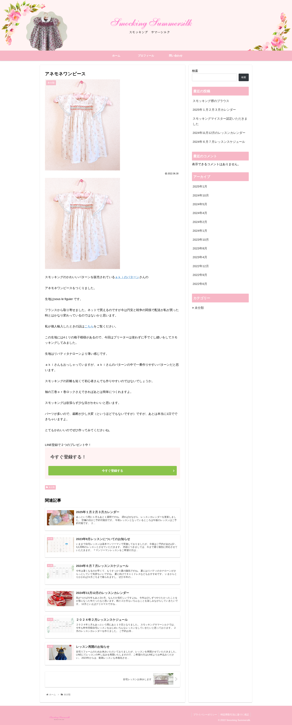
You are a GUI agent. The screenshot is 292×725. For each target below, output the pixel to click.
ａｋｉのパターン (127, 277)
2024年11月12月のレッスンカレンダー (219, 133)
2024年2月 (200, 222)
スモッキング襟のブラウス (211, 101)
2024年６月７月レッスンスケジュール (219, 141)
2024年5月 (200, 204)
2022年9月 (200, 275)
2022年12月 (201, 266)
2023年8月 (200, 248)
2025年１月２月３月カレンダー (214, 109)
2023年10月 (201, 239)
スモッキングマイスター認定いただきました (220, 121)
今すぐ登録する (112, 470)
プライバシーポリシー (205, 714)
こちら (89, 326)
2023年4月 (200, 257)
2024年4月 (200, 213)
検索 (195, 71)
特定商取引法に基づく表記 (235, 714)
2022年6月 (200, 284)
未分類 (52, 487)
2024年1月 (200, 230)
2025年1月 (200, 186)
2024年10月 (201, 195)
